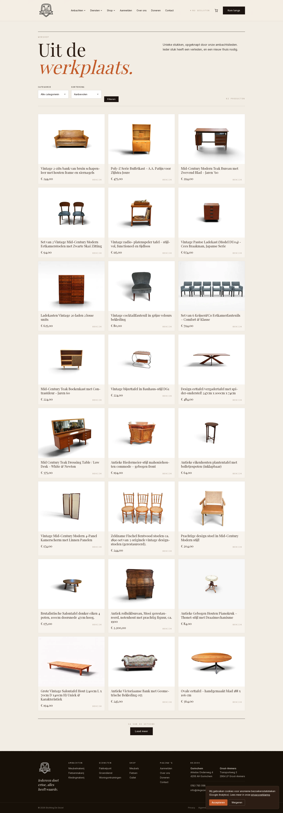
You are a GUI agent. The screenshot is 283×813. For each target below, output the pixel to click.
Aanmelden (126, 10)
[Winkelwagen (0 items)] (216, 10)
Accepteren (218, 802)
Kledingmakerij (76, 777)
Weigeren (237, 802)
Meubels (134, 768)
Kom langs (234, 10)
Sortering (78, 87)
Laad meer (141, 731)
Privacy (191, 807)
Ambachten (77, 10)
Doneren (156, 10)
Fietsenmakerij (76, 773)
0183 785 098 (198, 785)
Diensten (95, 10)
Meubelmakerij (76, 768)
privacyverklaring (260, 794)
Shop (110, 10)
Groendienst (105, 773)
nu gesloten (201, 10)
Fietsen (133, 773)
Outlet (133, 777)
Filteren (111, 99)
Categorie (44, 87)
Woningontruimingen (110, 777)
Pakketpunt (105, 768)
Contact (169, 10)
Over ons (142, 10)
